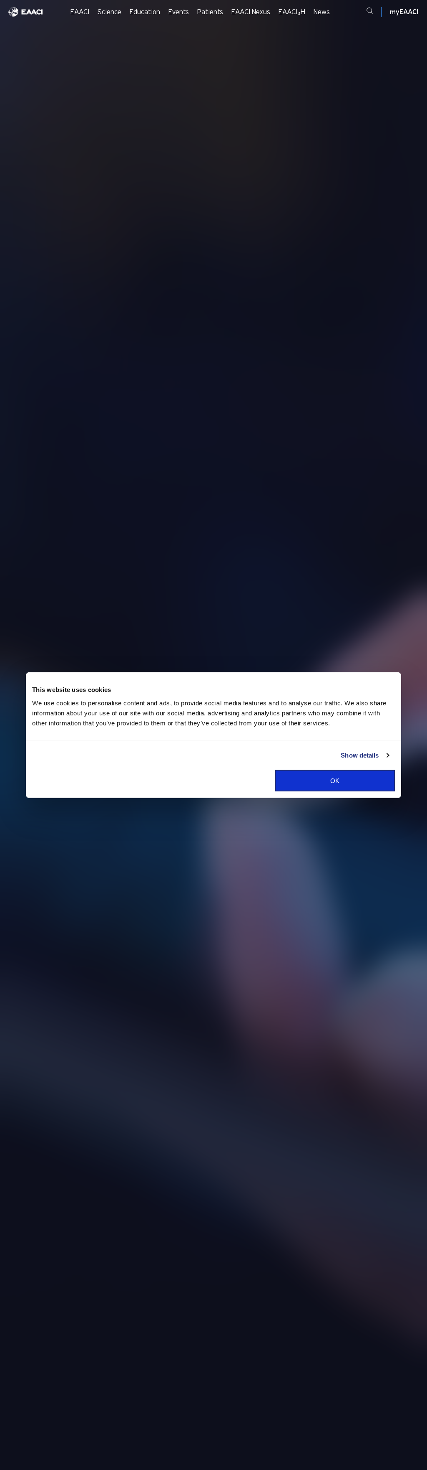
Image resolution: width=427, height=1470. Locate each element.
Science (109, 12)
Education (145, 12)
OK (334, 780)
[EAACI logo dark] (25, 12)
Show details (360, 755)
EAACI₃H (292, 12)
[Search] (370, 12)
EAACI (79, 12)
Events (178, 12)
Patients (210, 12)
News (322, 12)
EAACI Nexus (250, 12)
